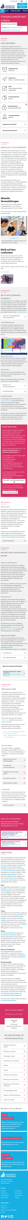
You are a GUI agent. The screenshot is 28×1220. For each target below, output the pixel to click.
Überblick (3, 1191)
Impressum (4, 1205)
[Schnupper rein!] (14, 226)
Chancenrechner (8, 629)
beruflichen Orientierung (16, 583)
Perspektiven (18, 1191)
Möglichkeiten (4, 1197)
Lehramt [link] (12, 835)
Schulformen (5, 720)
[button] (22, 1)
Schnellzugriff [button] (13, 1)
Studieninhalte (5, 1195)
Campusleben (15, 11)
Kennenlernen (18, 1193)
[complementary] (14, 24)
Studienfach (4, 1193)
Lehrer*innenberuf (16, 627)
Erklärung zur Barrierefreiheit (9, 1210)
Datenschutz (4, 1208)
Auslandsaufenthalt (6, 400)
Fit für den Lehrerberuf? (11, 733)
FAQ (8, 487)
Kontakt (17, 1197)
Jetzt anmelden (5, 272)
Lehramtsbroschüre (22, 312)
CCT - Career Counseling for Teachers (14, 731)
